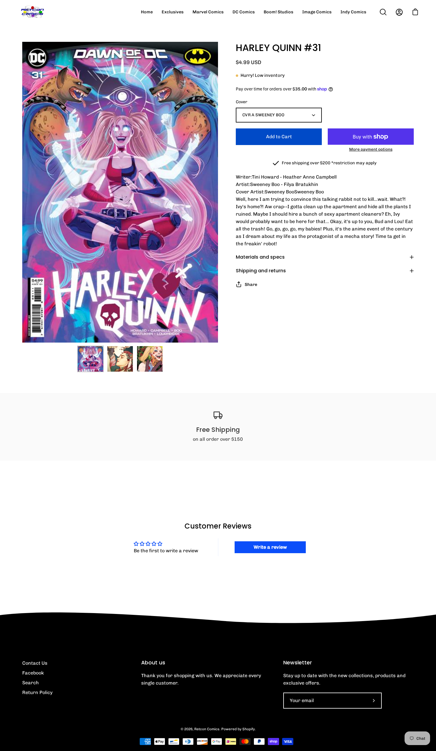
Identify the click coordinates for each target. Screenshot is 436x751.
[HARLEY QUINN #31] (90, 359)
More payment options (370, 149)
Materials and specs (260, 257)
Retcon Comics (206, 729)
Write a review (270, 547)
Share (251, 284)
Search (30, 682)
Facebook (33, 673)
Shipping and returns (261, 270)
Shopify (248, 729)
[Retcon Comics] (32, 12)
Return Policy (37, 692)
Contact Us (34, 663)
